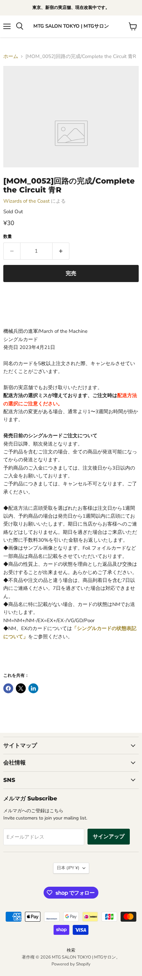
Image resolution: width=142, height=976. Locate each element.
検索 (71, 950)
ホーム (10, 56)
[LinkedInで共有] (33, 688)
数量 (7, 236)
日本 (68, 868)
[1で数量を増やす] (61, 251)
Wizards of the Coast (26, 201)
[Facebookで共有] (8, 688)
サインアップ (108, 836)
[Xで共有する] (21, 688)
